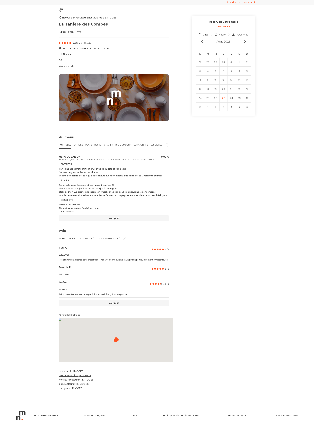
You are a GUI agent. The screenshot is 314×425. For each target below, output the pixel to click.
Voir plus (114, 218)
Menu (71, 32)
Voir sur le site (67, 66)
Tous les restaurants (237, 415)
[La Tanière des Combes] (116, 340)
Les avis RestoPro (287, 415)
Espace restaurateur (46, 415)
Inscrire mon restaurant (241, 2)
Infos (62, 32)
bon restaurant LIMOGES (74, 383)
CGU (134, 415)
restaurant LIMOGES (71, 371)
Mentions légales (94, 415)
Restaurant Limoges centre (75, 375)
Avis (79, 32)
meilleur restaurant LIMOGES (76, 379)
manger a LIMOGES (70, 388)
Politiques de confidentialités (181, 415)
